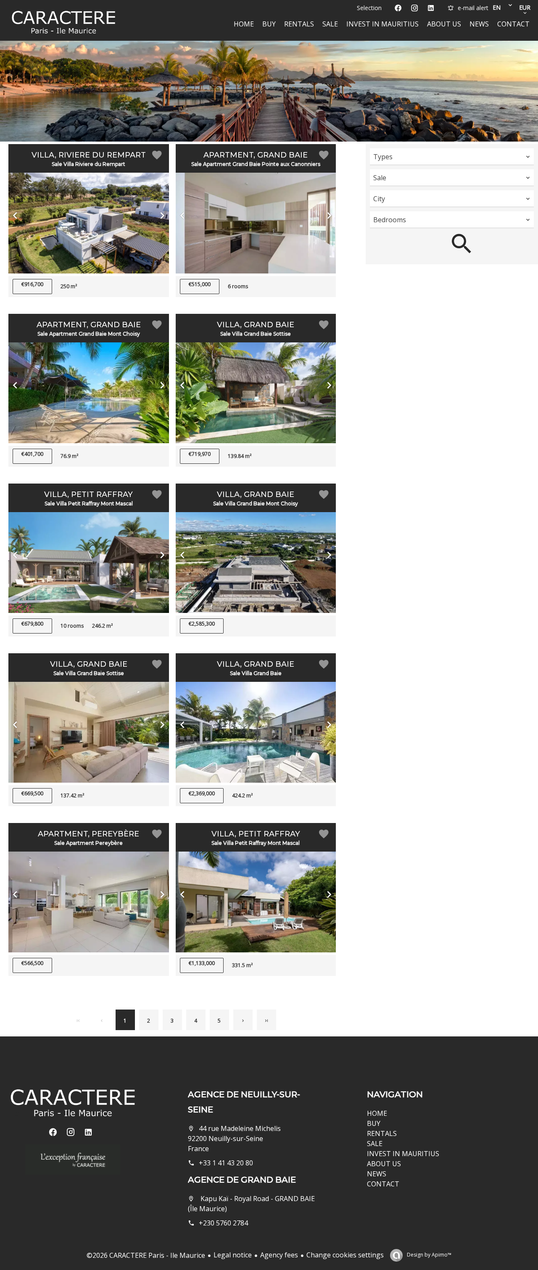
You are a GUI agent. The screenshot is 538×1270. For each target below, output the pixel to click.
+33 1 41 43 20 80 (226, 1162)
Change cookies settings (345, 1254)
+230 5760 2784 (223, 1223)
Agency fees (279, 1254)
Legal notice (233, 1254)
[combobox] (452, 156)
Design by (428, 1254)
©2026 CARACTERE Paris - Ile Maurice (146, 1255)
